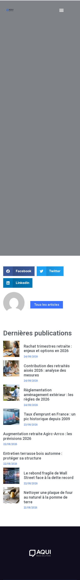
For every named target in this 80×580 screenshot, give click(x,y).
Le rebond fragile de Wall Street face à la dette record (48, 475)
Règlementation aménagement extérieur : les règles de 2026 (48, 394)
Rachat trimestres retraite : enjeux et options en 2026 (48, 348)
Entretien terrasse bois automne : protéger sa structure (32, 455)
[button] (61, 10)
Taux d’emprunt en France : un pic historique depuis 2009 (50, 416)
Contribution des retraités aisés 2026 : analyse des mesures (47, 370)
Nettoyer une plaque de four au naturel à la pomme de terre (48, 497)
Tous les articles (46, 305)
